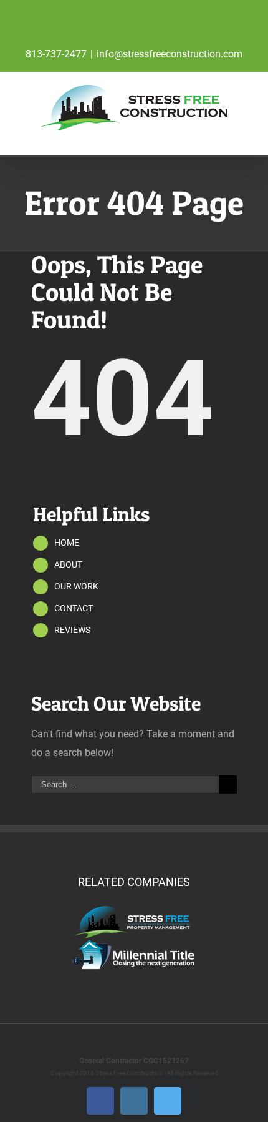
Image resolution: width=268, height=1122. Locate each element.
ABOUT (68, 564)
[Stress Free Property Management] (134, 909)
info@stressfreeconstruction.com (169, 54)
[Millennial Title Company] (134, 942)
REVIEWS (72, 630)
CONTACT (73, 608)
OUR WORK (76, 586)
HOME (66, 543)
